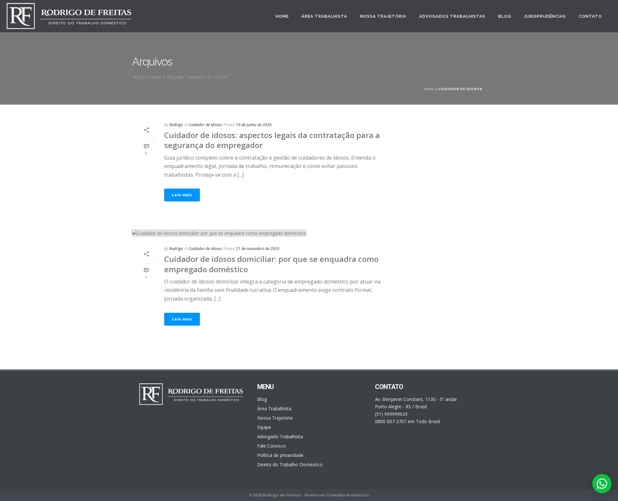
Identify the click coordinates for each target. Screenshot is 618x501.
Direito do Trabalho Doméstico (290, 465)
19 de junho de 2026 (254, 124)
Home (282, 16)
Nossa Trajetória (275, 418)
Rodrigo (176, 124)
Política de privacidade (280, 455)
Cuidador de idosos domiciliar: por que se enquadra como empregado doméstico (271, 264)
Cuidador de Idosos (205, 124)
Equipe (264, 427)
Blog (504, 16)
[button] (602, 483)
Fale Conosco (271, 446)
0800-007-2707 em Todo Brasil (407, 421)
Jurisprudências (545, 16)
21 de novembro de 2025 (257, 248)
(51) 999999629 (391, 414)
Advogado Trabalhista (280, 437)
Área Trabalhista (324, 16)
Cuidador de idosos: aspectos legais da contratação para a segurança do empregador (272, 140)
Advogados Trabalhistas (452, 16)
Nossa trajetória (383, 16)
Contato (590, 16)
